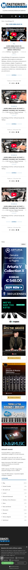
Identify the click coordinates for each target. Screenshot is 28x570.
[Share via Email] (18, 83)
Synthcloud (14, 520)
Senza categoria (14, 516)
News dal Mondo (14, 506)
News (14, 503)
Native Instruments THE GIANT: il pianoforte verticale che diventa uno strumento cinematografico (12, 464)
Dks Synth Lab (14, 489)
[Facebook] (12, 16)
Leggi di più (12, 555)
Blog (14, 483)
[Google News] (20, 16)
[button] (1, 557)
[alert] (14, 558)
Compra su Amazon (15, 357)
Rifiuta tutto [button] (20, 563)
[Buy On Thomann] (14, 299)
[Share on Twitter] (11, 83)
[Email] (16, 16)
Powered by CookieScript (14, 568)
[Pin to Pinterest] (13, 83)
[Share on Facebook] (9, 83)
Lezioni (14, 493)
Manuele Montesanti (14, 496)
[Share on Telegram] (16, 83)
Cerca (3, 241)
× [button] (26, 547)
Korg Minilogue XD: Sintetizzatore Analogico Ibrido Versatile (14, 48)
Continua (14, 75)
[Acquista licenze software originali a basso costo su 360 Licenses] (14, 248)
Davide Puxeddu (14, 486)
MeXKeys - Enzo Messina (12, 51)
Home (3, 21)
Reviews (14, 513)
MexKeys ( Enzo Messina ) (14, 500)
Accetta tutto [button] (7, 563)
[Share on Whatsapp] (14, 83)
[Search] (23, 16)
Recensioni (14, 510)
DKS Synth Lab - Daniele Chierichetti (14, 112)
